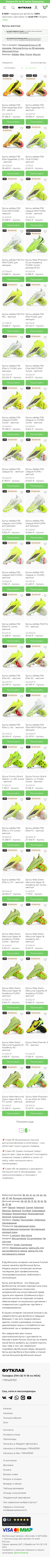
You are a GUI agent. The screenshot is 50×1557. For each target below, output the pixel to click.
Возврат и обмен (12, 1483)
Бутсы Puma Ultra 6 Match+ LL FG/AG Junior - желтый (36, 779)
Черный (20, 1207)
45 (44, 1195)
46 (3, 1198)
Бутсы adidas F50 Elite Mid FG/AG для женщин (36, 727)
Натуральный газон (24, 1226)
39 (23, 1195)
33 (38, 1201)
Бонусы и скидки (12, 1479)
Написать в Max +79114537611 (18, 1453)
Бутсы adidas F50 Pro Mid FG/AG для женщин (13, 262)
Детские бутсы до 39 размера (28, 48)
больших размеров (23, 1198)
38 (10, 1204)
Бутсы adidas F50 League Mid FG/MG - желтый (13, 575)
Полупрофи (27, 1219)
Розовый (7, 1213)
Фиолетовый (20, 1213)
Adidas (15, 54)
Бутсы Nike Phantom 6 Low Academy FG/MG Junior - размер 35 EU (37, 264)
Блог (5, 1422)
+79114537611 (9, 1380)
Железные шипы (19, 1247)
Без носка (26, 1235)
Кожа (17, 1244)
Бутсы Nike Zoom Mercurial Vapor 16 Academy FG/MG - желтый (11, 992)
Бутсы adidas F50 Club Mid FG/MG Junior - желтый (35, 368)
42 (34, 1195)
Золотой (6, 1216)
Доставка (8, 1465)
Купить (16, 116)
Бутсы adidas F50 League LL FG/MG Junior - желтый (35, 420)
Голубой (26, 1210)
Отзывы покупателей (14, 1493)
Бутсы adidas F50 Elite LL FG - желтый (12, 881)
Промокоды (9, 1439)
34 (42, 1201)
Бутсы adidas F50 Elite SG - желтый (35, 677)
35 (45, 1201)
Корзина (8, 1413)
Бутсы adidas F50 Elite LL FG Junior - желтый (12, 831)
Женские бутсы (10, 51)
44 (41, 1195)
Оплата (7, 1469)
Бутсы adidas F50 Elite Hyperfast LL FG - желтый (13, 159)
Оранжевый (38, 1210)
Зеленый (16, 1210)
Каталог (7, 1408)
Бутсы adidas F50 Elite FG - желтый (35, 829)
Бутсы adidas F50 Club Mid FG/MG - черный (11, 211)
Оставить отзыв (11, 1434)
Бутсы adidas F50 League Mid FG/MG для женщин (36, 523)
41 (31, 1195)
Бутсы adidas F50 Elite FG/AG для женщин (35, 317)
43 (37, 1195)
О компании (10, 1460)
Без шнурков (19, 1238)
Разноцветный (36, 1213)
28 (22, 1201)
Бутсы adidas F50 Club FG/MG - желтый (35, 159)
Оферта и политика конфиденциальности (15, 1508)
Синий (29, 1207)
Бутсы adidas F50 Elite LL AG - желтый (13, 726)
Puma (28, 54)
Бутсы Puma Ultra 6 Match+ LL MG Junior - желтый (13, 779)
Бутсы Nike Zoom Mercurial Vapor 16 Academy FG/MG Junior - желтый (11, 938)
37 (6, 1204)
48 (10, 1198)
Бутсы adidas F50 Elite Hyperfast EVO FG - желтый (12, 108)
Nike (22, 54)
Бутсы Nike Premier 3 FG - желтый (37, 1043)
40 (27, 1195)
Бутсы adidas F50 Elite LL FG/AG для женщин (12, 368)
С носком (15, 1235)
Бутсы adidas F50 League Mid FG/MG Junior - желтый (36, 211)
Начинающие (9, 1223)
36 (3, 1204)
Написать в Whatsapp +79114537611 (21, 1448)
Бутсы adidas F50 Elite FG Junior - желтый (11, 627)
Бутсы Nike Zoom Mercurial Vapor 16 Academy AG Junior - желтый (37, 883)
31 (32, 1201)
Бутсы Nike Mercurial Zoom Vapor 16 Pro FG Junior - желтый (13, 1099)
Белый (11, 1207)
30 (29, 1201)
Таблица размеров (13, 1488)
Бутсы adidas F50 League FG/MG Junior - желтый (11, 420)
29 (25, 1201)
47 (7, 1198)
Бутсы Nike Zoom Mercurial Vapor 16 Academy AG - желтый (35, 938)
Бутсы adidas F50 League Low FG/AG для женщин (12, 523)
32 (35, 1201)
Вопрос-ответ (10, 1474)
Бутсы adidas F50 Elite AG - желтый (11, 677)
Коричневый (19, 1216)
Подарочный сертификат (17, 1497)
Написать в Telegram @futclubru (20, 1443)
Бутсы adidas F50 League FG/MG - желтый (35, 472)
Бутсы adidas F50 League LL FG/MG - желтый (36, 575)
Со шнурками (34, 1238)
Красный (39, 1207)
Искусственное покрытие (16, 1229)
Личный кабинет (12, 1418)
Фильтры (32, 68)
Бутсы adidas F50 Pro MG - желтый (13, 315)
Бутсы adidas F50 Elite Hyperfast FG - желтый (36, 108)
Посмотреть (13, 121)
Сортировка (9, 68)
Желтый (6, 1210)
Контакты (8, 1430)
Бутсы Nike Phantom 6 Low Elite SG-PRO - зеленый (37, 1099)
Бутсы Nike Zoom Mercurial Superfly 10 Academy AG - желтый (12, 1046)
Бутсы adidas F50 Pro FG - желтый (37, 625)
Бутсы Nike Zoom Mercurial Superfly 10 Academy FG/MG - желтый (36, 992)
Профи (16, 1219)
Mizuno (36, 54)
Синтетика (26, 1244)
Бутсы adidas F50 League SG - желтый (12, 470)
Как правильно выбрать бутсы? (20, 1502)
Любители (39, 1219)
